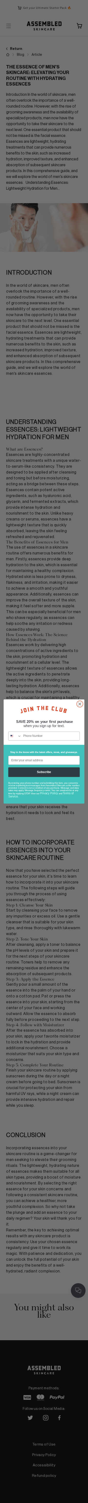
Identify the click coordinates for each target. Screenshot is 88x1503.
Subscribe (44, 772)
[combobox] (15, 736)
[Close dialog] (80, 704)
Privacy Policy (49, 793)
